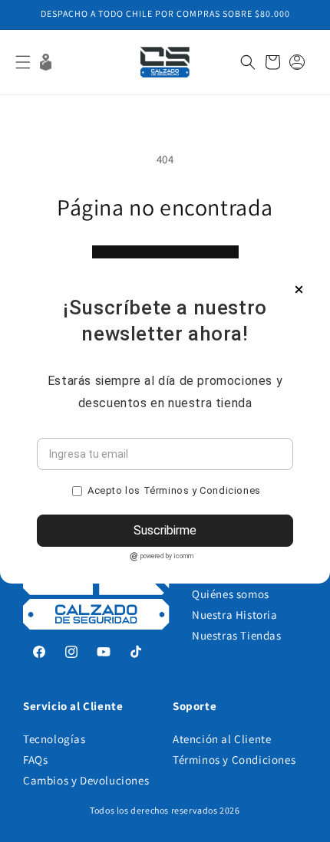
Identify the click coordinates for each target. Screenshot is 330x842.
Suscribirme (165, 530)
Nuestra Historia (235, 614)
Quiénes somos (230, 594)
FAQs (35, 759)
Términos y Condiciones (234, 759)
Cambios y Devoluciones (86, 780)
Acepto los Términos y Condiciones (174, 490)
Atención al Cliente (222, 739)
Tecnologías (54, 739)
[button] (23, 62)
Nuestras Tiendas (237, 635)
